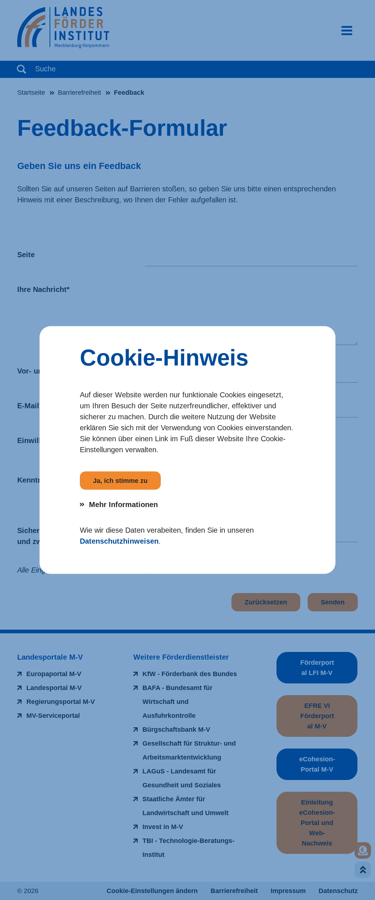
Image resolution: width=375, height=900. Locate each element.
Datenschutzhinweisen (119, 541)
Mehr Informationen (123, 504)
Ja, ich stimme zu (120, 480)
